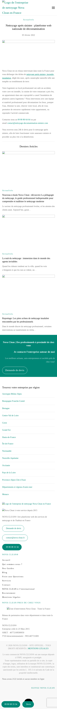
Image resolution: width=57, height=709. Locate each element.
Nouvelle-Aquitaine (10, 458)
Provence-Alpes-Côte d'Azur (14, 480)
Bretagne (6, 408)
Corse (4, 423)
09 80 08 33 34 (11, 704)
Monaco (5, 494)
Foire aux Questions (13, 576)
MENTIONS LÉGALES (38, 648)
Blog (4, 572)
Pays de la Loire (9, 472)
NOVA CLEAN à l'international (18, 589)
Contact (6, 585)
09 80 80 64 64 (24, 120)
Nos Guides (8, 568)
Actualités (28, 20)
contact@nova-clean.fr (15, 538)
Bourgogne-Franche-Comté (13, 401)
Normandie (6, 451)
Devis (28, 704)
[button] (53, 7)
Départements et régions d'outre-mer (17, 487)
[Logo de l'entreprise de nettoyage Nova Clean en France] (26, 504)
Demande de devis (14, 370)
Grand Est (6, 430)
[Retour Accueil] (15, 7)
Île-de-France (7, 444)
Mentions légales (11, 597)
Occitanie (6, 465)
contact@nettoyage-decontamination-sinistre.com (27, 123)
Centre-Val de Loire (10, 415)
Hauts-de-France (9, 437)
